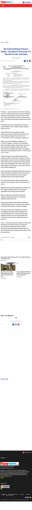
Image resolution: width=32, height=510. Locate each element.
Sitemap (29, 497)
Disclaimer (22, 494)
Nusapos (28, 494)
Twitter (27, 497)
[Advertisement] (16, 25)
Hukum (7, 42)
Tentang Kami (4, 494)
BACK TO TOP (28, 452)
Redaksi (2, 477)
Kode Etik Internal (9, 495)
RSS (30, 497)
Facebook (25, 497)
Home (2, 42)
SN (3, 5)
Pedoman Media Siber (13, 494)
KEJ (3, 495)
